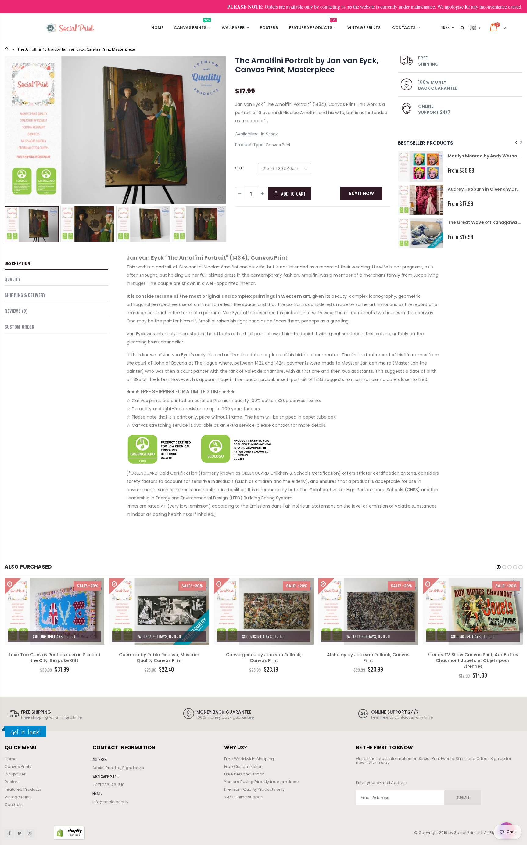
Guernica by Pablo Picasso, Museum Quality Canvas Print (159, 657)
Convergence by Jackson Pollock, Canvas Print (263, 657)
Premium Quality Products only (254, 789)
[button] (498, 567)
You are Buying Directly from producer (261, 782)
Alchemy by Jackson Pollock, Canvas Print (368, 657)
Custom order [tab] (19, 326)
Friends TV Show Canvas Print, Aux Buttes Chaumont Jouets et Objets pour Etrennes (472, 660)
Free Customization (243, 766)
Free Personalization (244, 774)
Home (7, 49)
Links (445, 27)
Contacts (14, 804)
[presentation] (11, 222)
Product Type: (250, 145)
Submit (463, 797)
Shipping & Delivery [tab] (25, 295)
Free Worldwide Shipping (249, 759)
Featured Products (23, 789)
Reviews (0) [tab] (16, 310)
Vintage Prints (18, 797)
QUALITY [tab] (12, 279)
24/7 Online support (244, 797)
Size (239, 168)
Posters (12, 782)
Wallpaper (15, 774)
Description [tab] (17, 263)
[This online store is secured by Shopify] (69, 833)
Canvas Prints (18, 766)
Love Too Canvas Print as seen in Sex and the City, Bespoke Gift (54, 657)
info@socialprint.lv (110, 802)
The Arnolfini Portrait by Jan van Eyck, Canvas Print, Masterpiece (306, 65)
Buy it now (361, 193)
